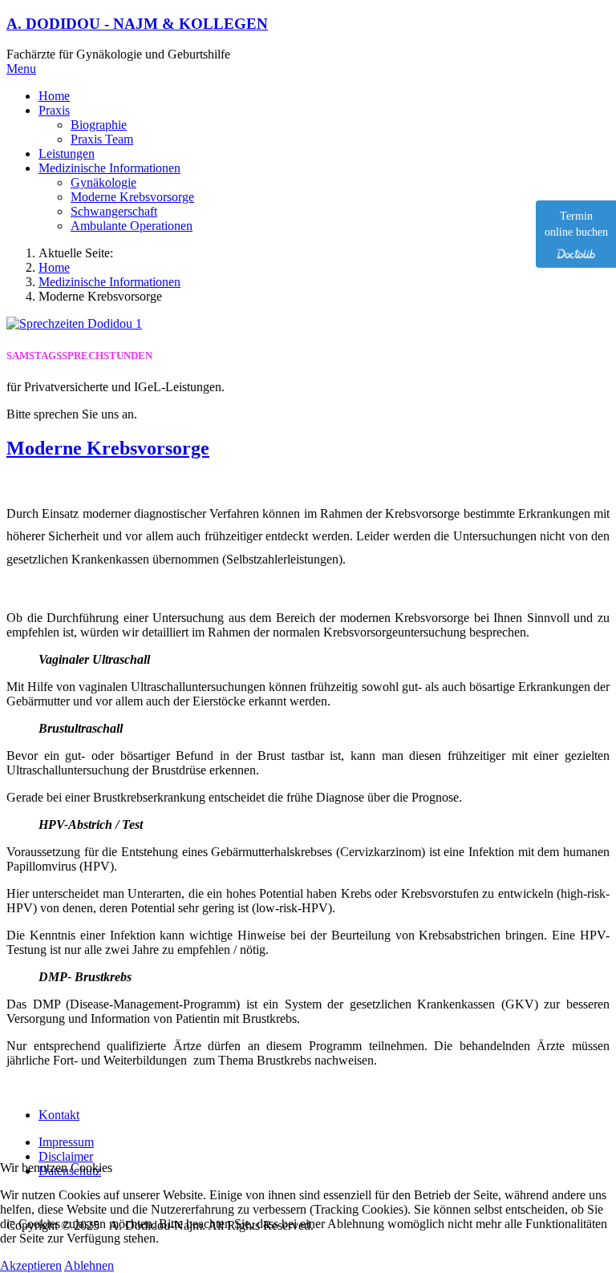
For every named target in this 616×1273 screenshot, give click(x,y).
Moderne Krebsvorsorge (107, 448)
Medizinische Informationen (109, 282)
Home (54, 267)
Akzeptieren (31, 1265)
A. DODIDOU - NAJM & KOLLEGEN (137, 23)
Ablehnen (89, 1265)
